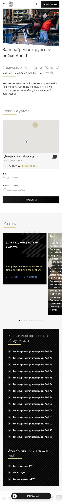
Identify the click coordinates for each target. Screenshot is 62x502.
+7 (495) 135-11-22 (12, 165)
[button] (26, 142)
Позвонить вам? (29, 165)
